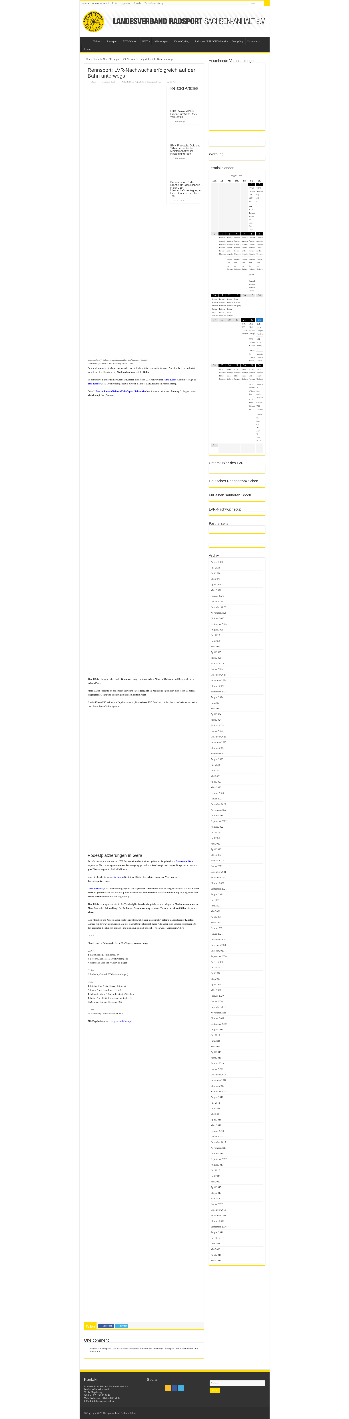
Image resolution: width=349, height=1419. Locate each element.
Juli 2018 (215, 1102)
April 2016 (216, 1254)
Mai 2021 (215, 911)
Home (89, 59)
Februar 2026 (217, 595)
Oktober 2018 (217, 1086)
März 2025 (216, 657)
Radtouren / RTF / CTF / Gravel (210, 41)
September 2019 (219, 1024)
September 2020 (219, 956)
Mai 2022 (215, 843)
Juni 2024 (215, 703)
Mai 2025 (215, 646)
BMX (145, 41)
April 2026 (216, 584)
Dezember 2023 (218, 736)
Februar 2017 (217, 1198)
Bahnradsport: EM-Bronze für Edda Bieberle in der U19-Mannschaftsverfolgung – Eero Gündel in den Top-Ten (185, 189)
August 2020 (217, 962)
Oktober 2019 (217, 1018)
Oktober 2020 (217, 950)
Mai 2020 (215, 978)
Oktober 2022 (217, 815)
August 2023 (217, 759)
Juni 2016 (215, 1243)
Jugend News (140, 82)
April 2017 (216, 1187)
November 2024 (218, 680)
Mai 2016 (215, 1249)
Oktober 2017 (217, 1153)
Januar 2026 (217, 601)
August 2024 (217, 697)
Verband (97, 41)
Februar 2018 (217, 1131)
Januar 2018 (217, 1136)
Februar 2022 (217, 860)
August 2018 (217, 1097)
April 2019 (216, 1052)
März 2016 (216, 1260)
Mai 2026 (215, 579)
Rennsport (112, 41)
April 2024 (216, 714)
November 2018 (218, 1080)
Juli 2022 (215, 832)
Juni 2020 (215, 973)
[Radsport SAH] (175, 21)
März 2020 (216, 990)
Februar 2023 (217, 793)
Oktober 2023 (217, 748)
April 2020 (216, 984)
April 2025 (216, 652)
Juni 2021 (215, 905)
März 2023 (216, 787)
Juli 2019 (215, 1035)
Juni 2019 (215, 1040)
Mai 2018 (215, 1114)
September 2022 (219, 821)
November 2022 (218, 810)
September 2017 (219, 1159)
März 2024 (216, 719)
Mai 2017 (215, 1181)
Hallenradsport (161, 41)
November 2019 (218, 1012)
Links (114, 3)
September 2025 (219, 624)
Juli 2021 (215, 900)
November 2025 (218, 612)
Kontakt (137, 3)
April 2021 (216, 917)
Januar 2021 (217, 933)
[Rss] (238, 3)
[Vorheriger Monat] (214, 175)
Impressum (125, 3)
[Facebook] (241, 3)
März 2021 (216, 922)
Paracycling (237, 41)
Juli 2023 (215, 764)
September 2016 (219, 1226)
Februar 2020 (217, 995)
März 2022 (216, 855)
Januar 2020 (217, 1001)
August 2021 (217, 894)
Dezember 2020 (218, 939)
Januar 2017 (217, 1204)
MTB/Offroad (130, 41)
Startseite (86, 41)
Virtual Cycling (181, 41)
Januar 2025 (217, 669)
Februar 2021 (217, 928)
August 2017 (217, 1164)
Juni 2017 (215, 1176)
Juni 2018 (215, 1108)
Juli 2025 (215, 635)
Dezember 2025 (218, 607)
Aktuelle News (101, 59)
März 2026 (216, 590)
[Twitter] (245, 3)
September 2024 (219, 691)
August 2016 (217, 1232)
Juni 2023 (215, 770)
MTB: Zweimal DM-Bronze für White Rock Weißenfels (183, 114)
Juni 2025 (215, 641)
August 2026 (217, 562)
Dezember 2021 (218, 871)
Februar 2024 (217, 725)
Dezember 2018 (218, 1074)
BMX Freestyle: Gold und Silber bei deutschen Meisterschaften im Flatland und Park (185, 149)
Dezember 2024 (218, 674)
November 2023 (218, 742)
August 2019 (217, 1029)
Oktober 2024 (217, 686)
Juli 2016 (215, 1238)
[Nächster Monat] (259, 175)
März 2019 (216, 1057)
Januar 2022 (217, 866)
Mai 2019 (215, 1046)
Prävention (252, 41)
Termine (88, 49)
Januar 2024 (217, 731)
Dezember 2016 (218, 1209)
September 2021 (219, 888)
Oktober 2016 (217, 1221)
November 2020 (218, 945)
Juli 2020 (215, 967)
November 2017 (218, 1147)
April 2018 (216, 1119)
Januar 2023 (217, 798)
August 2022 (217, 826)
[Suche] (267, 3)
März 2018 (216, 1125)
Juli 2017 (215, 1170)
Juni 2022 (215, 838)
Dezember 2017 (218, 1142)
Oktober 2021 (217, 883)
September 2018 (219, 1091)
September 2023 (219, 753)
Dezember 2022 (218, 804)
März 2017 (216, 1193)
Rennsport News (154, 82)
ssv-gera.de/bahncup (121, 1021)
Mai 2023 (215, 776)
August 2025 (217, 629)
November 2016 (218, 1215)
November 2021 (218, 877)
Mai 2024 (215, 708)
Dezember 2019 (218, 1007)
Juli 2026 (215, 567)
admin (93, 82)
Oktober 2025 (217, 618)
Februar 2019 (217, 1063)
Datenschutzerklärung (154, 3)
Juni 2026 (215, 573)
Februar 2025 (217, 663)
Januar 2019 (217, 1069)
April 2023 (216, 781)
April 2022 (216, 849)
